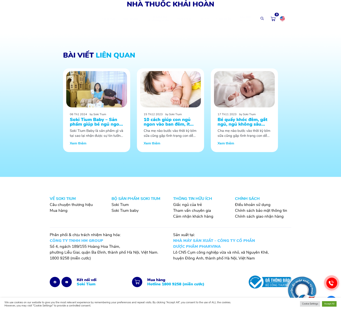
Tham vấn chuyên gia (192, 210)
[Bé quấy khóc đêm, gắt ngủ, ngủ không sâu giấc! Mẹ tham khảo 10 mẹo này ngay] (244, 110)
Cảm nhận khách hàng (193, 216)
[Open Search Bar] (262, 19)
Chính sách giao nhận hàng (259, 216)
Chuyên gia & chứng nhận (158, 19)
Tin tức (204, 18)
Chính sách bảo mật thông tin (261, 210)
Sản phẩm (130, 19)
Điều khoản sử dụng (252, 204)
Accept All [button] (329, 303)
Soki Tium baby (125, 210)
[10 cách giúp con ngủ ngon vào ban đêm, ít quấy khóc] (170, 110)
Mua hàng (184, 18)
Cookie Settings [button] (310, 303)
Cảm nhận (223, 18)
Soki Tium (120, 204)
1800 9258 (59, 258)
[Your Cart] (273, 19)
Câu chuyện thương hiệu (71, 204)
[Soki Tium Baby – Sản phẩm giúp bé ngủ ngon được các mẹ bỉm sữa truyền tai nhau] (97, 110)
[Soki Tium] (65, 18)
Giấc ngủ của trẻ (245, 19)
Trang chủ (108, 18)
